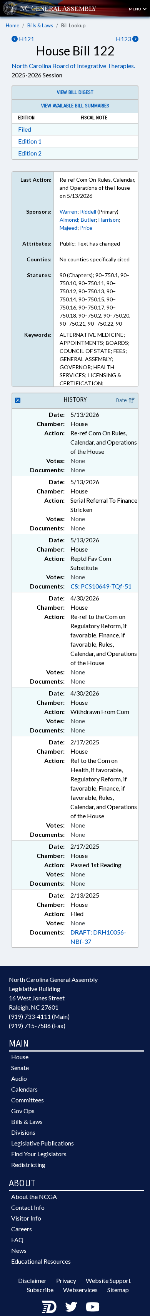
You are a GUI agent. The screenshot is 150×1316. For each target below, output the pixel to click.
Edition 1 (30, 141)
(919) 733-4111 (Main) (39, 1016)
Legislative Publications (42, 1143)
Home (12, 25)
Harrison (108, 219)
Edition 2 (30, 153)
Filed (24, 129)
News (19, 1250)
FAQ (17, 1239)
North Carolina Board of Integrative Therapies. (73, 65)
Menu (135, 9)
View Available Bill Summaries (75, 106)
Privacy (66, 1280)
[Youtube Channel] (93, 1306)
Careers (21, 1228)
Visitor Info (26, 1218)
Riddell (88, 211)
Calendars (24, 1089)
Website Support (108, 1280)
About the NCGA (34, 1196)
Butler (88, 219)
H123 (124, 38)
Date (122, 400)
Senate (20, 1067)
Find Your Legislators (39, 1153)
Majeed (68, 227)
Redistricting (28, 1164)
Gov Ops (23, 1110)
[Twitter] (71, 1306)
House (19, 1056)
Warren (68, 211)
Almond (69, 219)
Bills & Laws (40, 25)
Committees (27, 1100)
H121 (26, 38)
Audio (19, 1078)
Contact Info (28, 1207)
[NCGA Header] (58, 8)
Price (86, 227)
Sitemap (118, 1289)
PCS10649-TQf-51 (101, 586)
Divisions (23, 1132)
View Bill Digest (75, 92)
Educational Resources (41, 1261)
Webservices (80, 1289)
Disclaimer (32, 1280)
